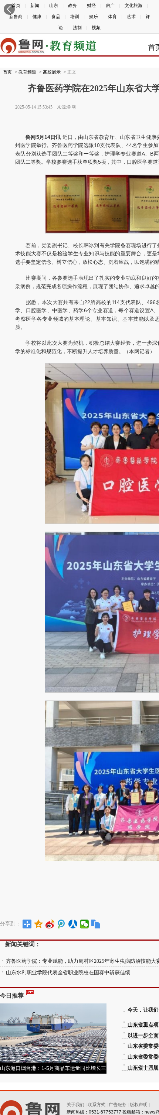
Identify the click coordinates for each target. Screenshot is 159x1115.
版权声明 (139, 1104)
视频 (96, 27)
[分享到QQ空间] (38, 924)
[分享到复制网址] (96, 924)
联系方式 (96, 1104)
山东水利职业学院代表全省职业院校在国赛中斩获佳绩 (68, 972)
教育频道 (27, 72)
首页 (7, 72)
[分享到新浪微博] (50, 924)
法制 (77, 27)
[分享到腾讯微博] (61, 924)
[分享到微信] (84, 924)
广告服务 (117, 1104)
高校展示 (52, 72)
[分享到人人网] (73, 924)
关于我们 (75, 1104)
